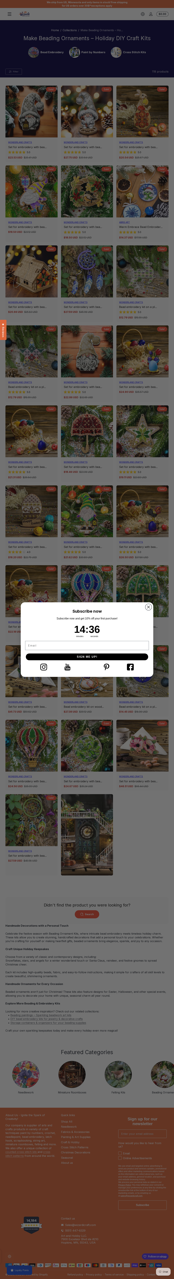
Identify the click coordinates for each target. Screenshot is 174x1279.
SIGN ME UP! (87, 656)
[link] (43, 667)
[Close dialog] (148, 607)
